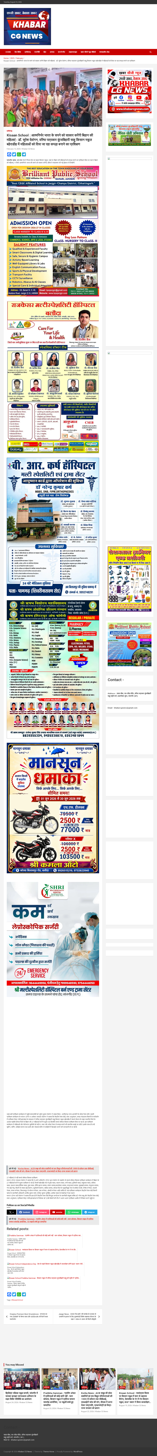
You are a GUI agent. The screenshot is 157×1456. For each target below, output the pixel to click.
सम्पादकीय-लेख (104, 52)
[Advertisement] (53, 1021)
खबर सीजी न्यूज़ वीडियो (88, 52)
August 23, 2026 (49, 1408)
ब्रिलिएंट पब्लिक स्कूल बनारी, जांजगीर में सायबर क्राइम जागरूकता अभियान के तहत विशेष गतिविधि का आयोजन (22, 1396)
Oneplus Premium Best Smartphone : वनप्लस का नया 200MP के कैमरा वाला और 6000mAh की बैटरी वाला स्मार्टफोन (29, 1316)
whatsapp (75, 1212)
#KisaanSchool (17, 1300)
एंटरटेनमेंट (61, 52)
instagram (43, 1212)
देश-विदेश (18, 52)
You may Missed (14, 1364)
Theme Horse (48, 1451)
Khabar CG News (28, 149)
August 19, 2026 (125, 1405)
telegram (91, 1212)
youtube (59, 1212)
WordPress (77, 1451)
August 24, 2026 (12, 1402)
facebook (26, 1212)
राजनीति (37, 52)
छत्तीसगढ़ (28, 52)
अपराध (52, 52)
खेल (44, 52)
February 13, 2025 (14, 149)
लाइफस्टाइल (73, 52)
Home (8, 52)
